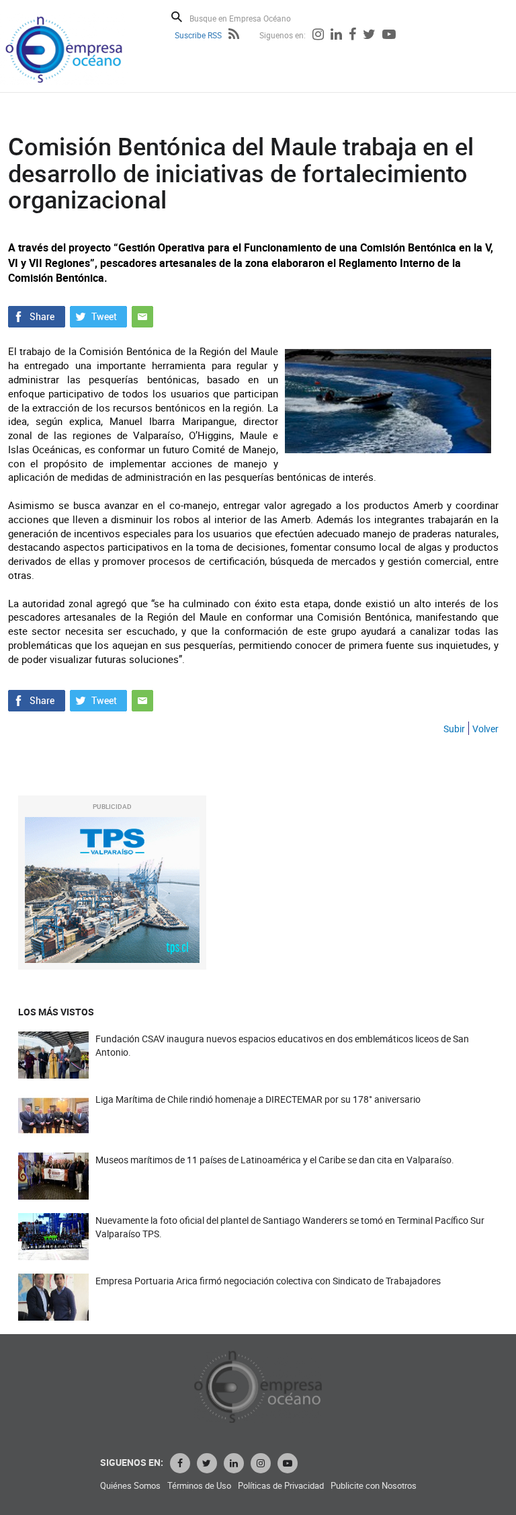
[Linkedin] (336, 35)
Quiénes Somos (130, 1485)
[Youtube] (389, 35)
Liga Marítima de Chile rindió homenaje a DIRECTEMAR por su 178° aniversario (258, 1099)
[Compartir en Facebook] (36, 315)
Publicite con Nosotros (374, 1485)
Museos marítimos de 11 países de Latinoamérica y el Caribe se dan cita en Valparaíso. (274, 1159)
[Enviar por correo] (142, 315)
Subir (454, 728)
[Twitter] (369, 35)
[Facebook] (352, 35)
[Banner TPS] (112, 890)
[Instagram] (318, 35)
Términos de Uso (199, 1485)
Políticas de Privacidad (281, 1485)
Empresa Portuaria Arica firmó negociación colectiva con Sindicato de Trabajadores (268, 1280)
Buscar (176, 16)
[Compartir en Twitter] (98, 315)
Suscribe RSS (198, 35)
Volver (485, 728)
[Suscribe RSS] (233, 35)
